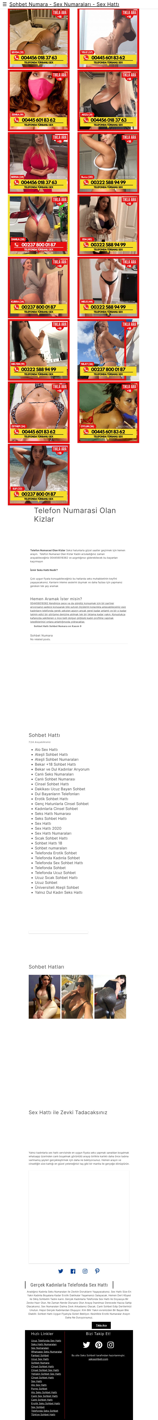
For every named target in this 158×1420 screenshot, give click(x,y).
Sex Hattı (36, 1381)
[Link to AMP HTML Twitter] (60, 1272)
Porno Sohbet (39, 1388)
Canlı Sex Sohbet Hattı (44, 1396)
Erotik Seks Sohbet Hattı (45, 1403)
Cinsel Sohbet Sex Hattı (45, 1370)
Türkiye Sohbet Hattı (43, 1414)
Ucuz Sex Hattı (40, 1359)
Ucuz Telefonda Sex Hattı (46, 1340)
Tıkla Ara (101, 1325)
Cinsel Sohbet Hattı (42, 1366)
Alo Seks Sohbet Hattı (44, 1392)
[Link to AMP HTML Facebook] (73, 1272)
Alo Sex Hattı (39, 1384)
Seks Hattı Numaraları (44, 1344)
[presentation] (124, 996)
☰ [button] (4, 4)
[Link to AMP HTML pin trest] (97, 1272)
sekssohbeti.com (98, 1359)
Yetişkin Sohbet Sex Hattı (46, 1373)
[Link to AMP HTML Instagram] (85, 1272)
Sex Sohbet (38, 1407)
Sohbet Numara (40, 1362)
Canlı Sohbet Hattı (42, 1399)
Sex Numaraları (40, 1348)
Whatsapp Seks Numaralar (46, 1351)
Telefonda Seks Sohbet (44, 1410)
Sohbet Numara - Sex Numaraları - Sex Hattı (64, 4)
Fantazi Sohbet (40, 1355)
